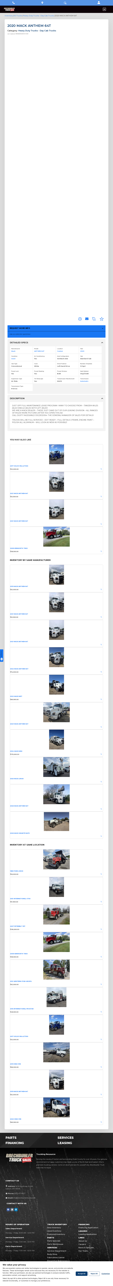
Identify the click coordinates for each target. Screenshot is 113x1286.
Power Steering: (39, 371)
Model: (36, 348)
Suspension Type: (16, 378)
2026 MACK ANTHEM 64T (19, 806)
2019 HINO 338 (15, 1064)
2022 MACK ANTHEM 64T (19, 669)
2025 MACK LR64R (17, 778)
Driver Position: (62, 363)
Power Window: (62, 371)
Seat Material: (84, 371)
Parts (12, 1138)
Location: (60, 348)
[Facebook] (8, 1209)
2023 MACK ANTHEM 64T (19, 724)
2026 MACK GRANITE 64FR (20, 833)
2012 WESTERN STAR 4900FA (21, 981)
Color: (36, 363)
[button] (99, 2)
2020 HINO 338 (15, 1119)
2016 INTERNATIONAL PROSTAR (22, 1009)
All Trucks (18, 16)
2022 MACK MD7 (16, 696)
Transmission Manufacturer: (66, 378)
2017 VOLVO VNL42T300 (19, 466)
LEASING (66, 1143)
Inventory (9, 16)
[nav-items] (14, 3)
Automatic (84, 381)
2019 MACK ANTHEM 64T (19, 586)
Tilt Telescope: (38, 378)
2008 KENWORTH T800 (19, 548)
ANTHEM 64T (39, 351)
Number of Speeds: (86, 363)
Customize (106, 1274)
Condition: (14, 356)
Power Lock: (15, 371)
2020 (82, 351)
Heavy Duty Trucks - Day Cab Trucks (38, 16)
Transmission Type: (17, 386)
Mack (13, 351)
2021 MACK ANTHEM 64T (19, 493)
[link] (80, 319)
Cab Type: (14, 363)
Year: (81, 348)
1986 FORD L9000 (16, 871)
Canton (60, 351)
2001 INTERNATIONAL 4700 (20, 898)
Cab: (81, 356)
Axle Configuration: (63, 356)
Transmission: (84, 378)
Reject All (94, 1274)
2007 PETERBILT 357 (17, 926)
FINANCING (16, 1143)
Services (66, 1138)
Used (13, 358)
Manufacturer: (15, 348)
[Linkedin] (16, 1209)
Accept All (81, 1274)
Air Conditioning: (39, 356)
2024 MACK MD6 (16, 751)
